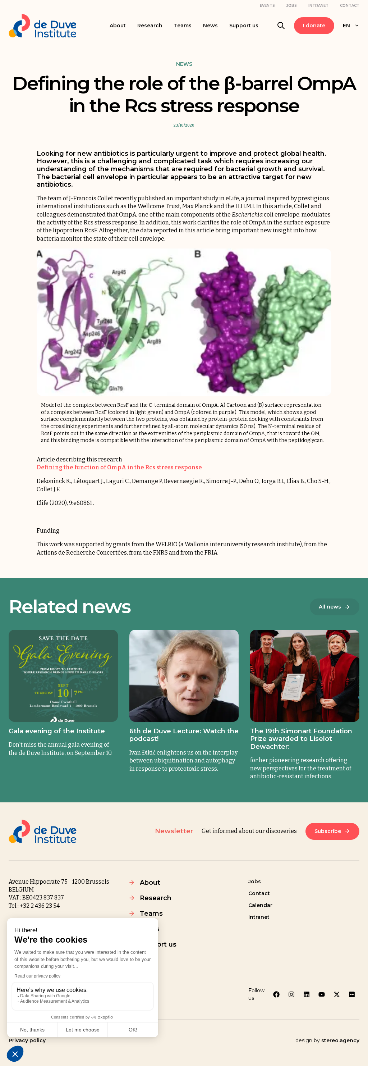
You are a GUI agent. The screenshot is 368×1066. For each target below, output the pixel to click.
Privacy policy (27, 1040)
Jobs (291, 5)
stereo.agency (340, 1040)
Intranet (318, 5)
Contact (349, 5)
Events (267, 5)
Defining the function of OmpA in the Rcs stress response (119, 467)
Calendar (260, 905)
